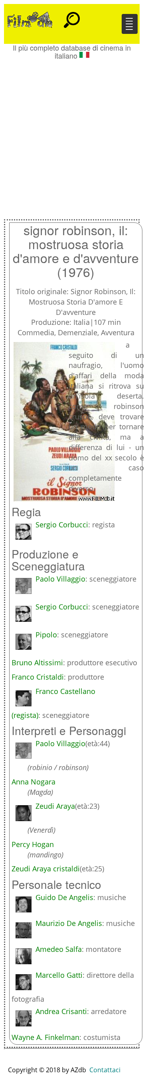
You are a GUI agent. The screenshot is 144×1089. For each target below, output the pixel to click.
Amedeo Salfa (59, 949)
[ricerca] (72, 16)
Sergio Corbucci (62, 524)
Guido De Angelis (64, 897)
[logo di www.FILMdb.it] (30, 19)
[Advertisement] (72, 135)
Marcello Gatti (59, 975)
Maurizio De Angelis (69, 923)
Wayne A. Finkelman (45, 1037)
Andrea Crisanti (61, 1011)
